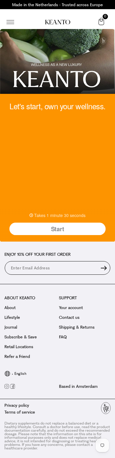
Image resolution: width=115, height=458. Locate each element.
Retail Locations (18, 346)
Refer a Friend (17, 356)
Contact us (69, 317)
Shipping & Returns (77, 327)
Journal (10, 327)
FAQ (63, 337)
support (68, 297)
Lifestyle (12, 317)
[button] (10, 22)
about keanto (19, 297)
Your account (71, 307)
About (10, 307)
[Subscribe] (103, 268)
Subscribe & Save (20, 337)
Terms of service (19, 412)
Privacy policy (16, 405)
